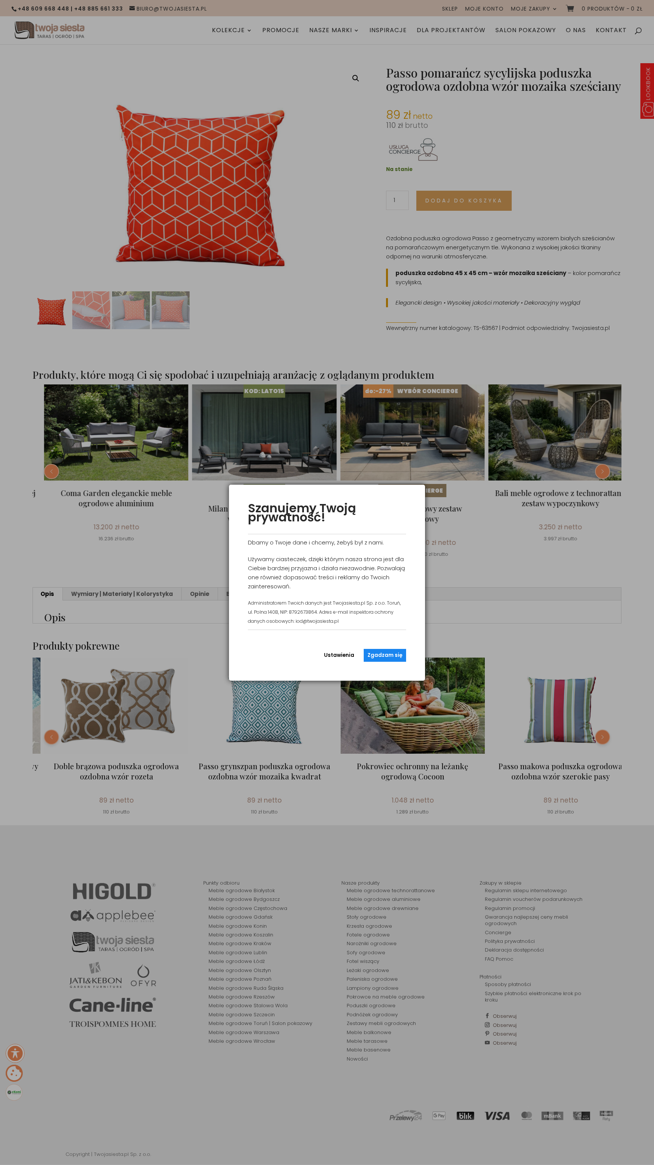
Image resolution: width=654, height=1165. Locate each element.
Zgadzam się (384, 655)
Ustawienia (339, 655)
